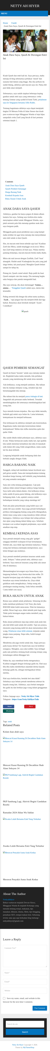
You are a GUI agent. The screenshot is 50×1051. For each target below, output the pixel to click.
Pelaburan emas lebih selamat (20, 631)
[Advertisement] (25, 67)
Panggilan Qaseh (19, 288)
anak (10, 721)
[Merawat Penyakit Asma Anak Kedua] (25, 864)
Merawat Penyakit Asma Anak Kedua (20, 879)
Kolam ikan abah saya (13, 731)
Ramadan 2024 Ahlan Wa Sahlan (18, 812)
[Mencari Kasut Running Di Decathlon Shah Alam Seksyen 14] (25, 749)
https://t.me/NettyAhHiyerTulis (25, 699)
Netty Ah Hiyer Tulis (30, 696)
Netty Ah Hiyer (24, 6)
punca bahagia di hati (34, 396)
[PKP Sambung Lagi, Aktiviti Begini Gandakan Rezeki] (25, 786)
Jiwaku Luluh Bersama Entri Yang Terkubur (23, 846)
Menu (4, 13)
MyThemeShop (28, 1047)
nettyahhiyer (8, 899)
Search (25, 1032)
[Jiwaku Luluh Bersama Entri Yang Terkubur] (25, 830)
